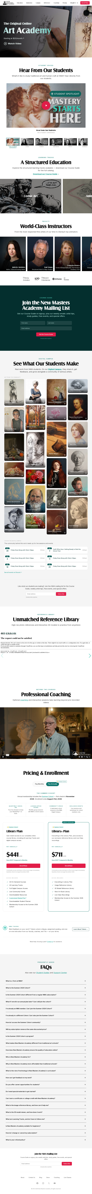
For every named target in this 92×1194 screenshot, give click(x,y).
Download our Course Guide (45, 174)
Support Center (60, 973)
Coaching (56, 3)
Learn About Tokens (80, 929)
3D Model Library (9, 632)
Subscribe (61, 594)
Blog (40, 1177)
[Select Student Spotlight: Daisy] (70, 141)
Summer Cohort (47, 796)
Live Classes (67, 1177)
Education (20, 3)
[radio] (39, 784)
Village (72, 3)
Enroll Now (85, 3)
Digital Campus (54, 369)
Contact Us (32, 1177)
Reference (47, 3)
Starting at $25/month (13, 38)
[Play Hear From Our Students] (46, 105)
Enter (74, 2)
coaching (24, 700)
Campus (38, 3)
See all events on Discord (12, 572)
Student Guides (42, 973)
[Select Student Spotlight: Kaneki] (41, 141)
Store (48, 1177)
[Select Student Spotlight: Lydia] (27, 141)
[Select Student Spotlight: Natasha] (56, 141)
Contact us (50, 941)
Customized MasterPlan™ (17, 898)
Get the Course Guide (46, 334)
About (22, 1177)
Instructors (29, 3)
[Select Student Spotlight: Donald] (84, 141)
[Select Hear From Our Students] (12, 141)
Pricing (65, 3)
